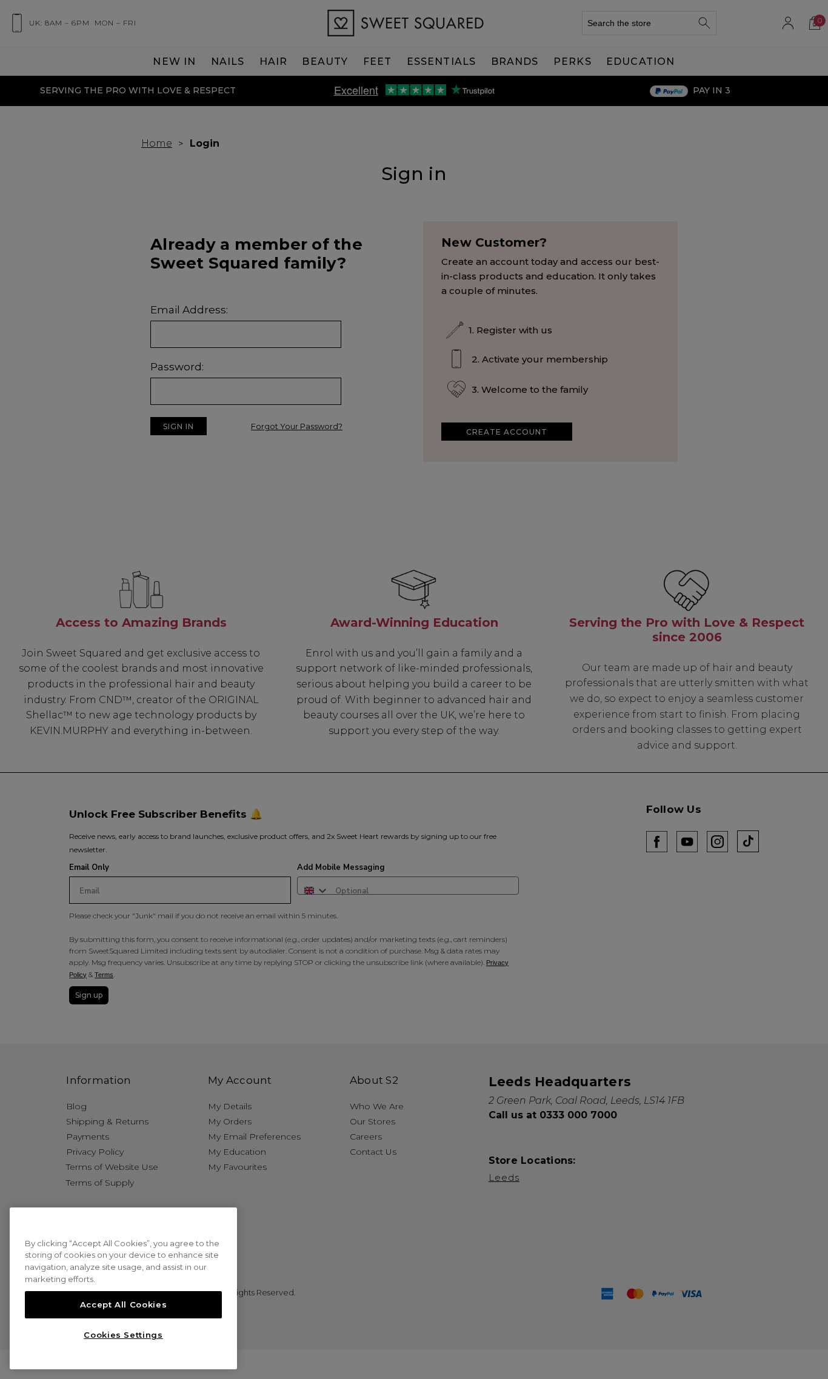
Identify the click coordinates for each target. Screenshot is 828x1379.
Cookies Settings (123, 1335)
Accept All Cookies (123, 1304)
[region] (123, 1288)
